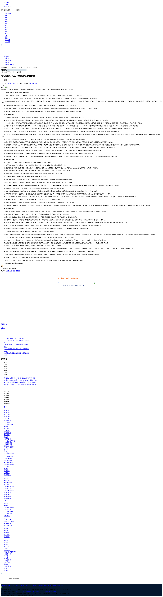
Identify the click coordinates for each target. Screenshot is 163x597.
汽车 (6, 23)
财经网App (7, 6)
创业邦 (6, 437)
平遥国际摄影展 (9, 447)
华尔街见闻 (7, 475)
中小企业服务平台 (9, 441)
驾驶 (11, 271)
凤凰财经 (7, 416)
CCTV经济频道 (8, 424)
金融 (6, 19)
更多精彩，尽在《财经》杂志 (69, 278)
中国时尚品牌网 (9, 521)
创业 (14, 271)
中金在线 (7, 418)
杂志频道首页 (12, 67)
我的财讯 (7, 480)
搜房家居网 (7, 560)
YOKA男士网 (8, 525)
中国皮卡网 (7, 554)
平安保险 (7, 484)
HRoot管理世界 (8, 512)
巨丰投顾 (7, 473)
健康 (6, 38)
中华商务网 (7, 509)
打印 (2, 85)
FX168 (6, 500)
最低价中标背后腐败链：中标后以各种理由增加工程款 (20, 380)
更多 (5, 407)
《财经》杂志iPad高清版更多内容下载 (72, 285)
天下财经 (7, 467)
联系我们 (16, 585)
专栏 (6, 36)
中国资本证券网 (9, 465)
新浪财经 (7, 410)
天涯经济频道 (8, 460)
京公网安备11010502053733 (34, 591)
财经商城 (7, 42)
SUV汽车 (7, 562)
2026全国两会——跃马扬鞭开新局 (14, 338)
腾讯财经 (7, 412)
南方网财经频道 (9, 462)
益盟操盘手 (7, 498)
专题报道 (4, 324)
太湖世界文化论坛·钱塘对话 (12, 353)
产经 (6, 21)
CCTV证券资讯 (8, 456)
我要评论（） (33, 83)
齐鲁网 (6, 558)
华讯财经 (7, 494)
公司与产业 (32, 67)
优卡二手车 (7, 519)
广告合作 (22, 585)
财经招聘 (34, 585)
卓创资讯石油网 (9, 453)
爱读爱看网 (7, 523)
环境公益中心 (42, 585)
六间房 (6, 531)
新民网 (6, 544)
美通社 (6, 451)
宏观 (6, 15)
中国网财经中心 (9, 443)
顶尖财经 (7, 471)
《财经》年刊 (8, 60)
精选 (6, 27)
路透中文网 (7, 420)
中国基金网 (7, 488)
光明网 (6, 540)
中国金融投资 (8, 482)
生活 (6, 34)
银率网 (6, 478)
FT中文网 (7, 422)
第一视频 (7, 535)
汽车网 (6, 556)
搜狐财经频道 (8, 458)
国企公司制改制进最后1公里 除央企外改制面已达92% (20, 382)
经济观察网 (7, 433)
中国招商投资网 (9, 507)
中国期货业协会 (9, 490)
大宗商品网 (7, 439)
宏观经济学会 (8, 445)
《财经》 (7, 58)
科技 (6, 25)
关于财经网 (4, 585)
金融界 (6, 426)
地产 (6, 29)
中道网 (6, 570)
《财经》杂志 (22, 67)
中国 (7, 271)
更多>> (3, 328)
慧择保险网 (7, 496)
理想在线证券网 (9, 486)
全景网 (6, 469)
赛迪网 (6, 542)
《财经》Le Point (9, 64)
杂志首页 (7, 56)
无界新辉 (7, 431)
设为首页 (7, 2)
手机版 (8, 4)
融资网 (6, 505)
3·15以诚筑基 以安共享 (11, 340)
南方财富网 (7, 492)
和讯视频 (7, 533)
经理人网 (7, 546)
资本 (6, 17)
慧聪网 (6, 503)
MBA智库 (7, 516)
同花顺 (6, 449)
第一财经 (7, 429)
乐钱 (5, 568)
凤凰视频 (7, 537)
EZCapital (7, 550)
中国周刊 (7, 435)
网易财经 (7, 414)
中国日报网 (7, 566)
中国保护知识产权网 (10, 552)
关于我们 (10, 585)
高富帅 (18, 271)
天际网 (6, 548)
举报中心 (48, 585)
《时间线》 (7, 62)
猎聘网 (6, 564)
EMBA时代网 (8, 514)
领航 (6, 31)
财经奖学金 (28, 585)
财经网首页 (8, 13)
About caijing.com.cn (57, 585)
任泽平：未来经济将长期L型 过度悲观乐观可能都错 (19, 378)
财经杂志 (7, 40)
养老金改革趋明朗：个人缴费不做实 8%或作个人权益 (20, 384)
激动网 (6, 528)
